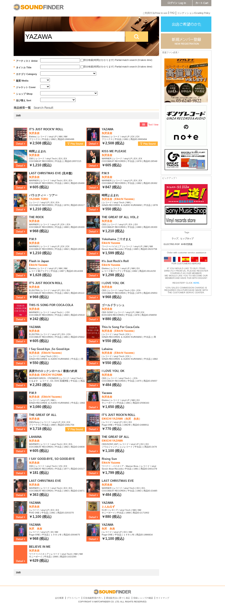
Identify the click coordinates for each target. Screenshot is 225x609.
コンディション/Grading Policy (193, 13)
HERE (196, 283)
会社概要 (59, 598)
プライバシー (73, 598)
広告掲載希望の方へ (93, 598)
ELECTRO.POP (172, 244)
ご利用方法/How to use (155, 13)
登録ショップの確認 (143, 598)
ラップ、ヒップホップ (183, 238)
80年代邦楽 (186, 244)
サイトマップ (162, 598)
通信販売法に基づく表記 (118, 598)
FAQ (172, 12)
